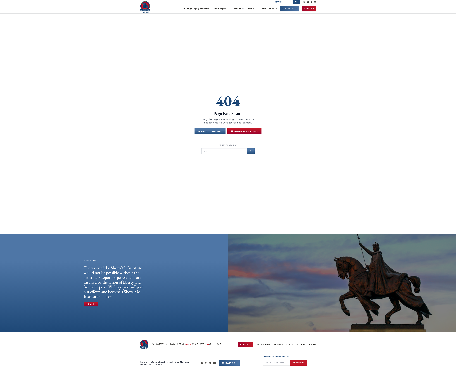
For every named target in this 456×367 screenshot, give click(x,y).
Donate (308, 9)
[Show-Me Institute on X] (308, 1)
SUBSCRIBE (298, 363)
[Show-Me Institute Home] (145, 7)
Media (251, 8)
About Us (273, 8)
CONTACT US (228, 363)
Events (263, 8)
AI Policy (312, 344)
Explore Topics (219, 8)
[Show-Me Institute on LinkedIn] (311, 1)
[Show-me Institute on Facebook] (304, 1)
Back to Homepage (211, 131)
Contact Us (289, 9)
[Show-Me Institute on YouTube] (315, 1)
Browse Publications (246, 131)
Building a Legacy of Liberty (196, 8)
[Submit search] (251, 151)
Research (237, 8)
